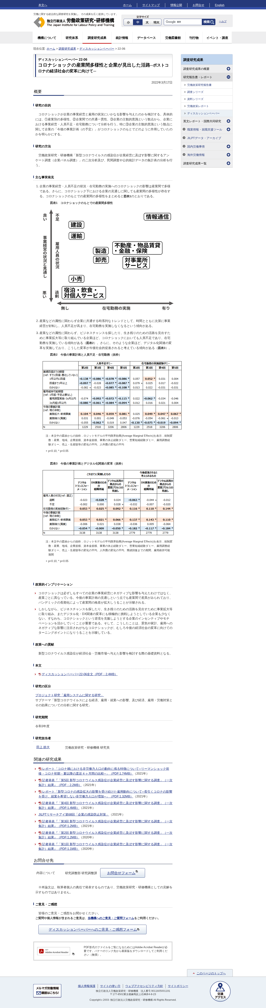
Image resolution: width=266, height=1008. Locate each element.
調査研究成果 (97, 37)
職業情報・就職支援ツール (204, 129)
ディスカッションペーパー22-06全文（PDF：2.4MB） (80, 674)
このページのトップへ (211, 973)
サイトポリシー (178, 986)
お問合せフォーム (121, 873)
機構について (47, 37)
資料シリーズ (195, 99)
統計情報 (122, 37)
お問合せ (198, 5)
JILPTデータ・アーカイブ (204, 138)
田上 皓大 (43, 747)
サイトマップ (151, 5)
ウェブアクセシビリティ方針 (144, 986)
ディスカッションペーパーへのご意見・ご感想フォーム (93, 929)
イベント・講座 (217, 37)
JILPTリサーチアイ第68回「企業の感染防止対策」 (73, 814)
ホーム (127, 5)
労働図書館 (173, 37)
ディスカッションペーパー (96, 48)
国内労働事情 (196, 146)
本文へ (42, 5)
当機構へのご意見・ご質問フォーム (111, 918)
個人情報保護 (86, 986)
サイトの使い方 (110, 986)
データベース (146, 37)
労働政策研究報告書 (199, 84)
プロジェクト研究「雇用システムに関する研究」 (69, 695)
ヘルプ (223, 21)
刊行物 (194, 37)
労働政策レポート (198, 106)
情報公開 (176, 5)
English (219, 5)
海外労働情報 (196, 154)
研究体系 (72, 37)
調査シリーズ (195, 92)
